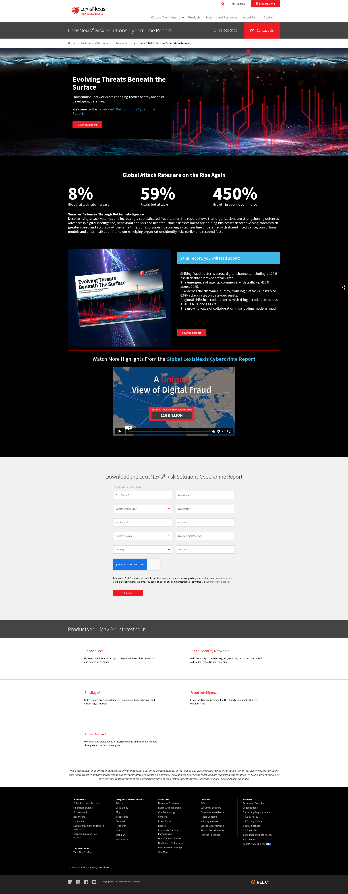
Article (119, 803)
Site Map (163, 852)
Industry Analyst (209, 821)
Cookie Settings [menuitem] (251, 825)
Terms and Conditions (254, 803)
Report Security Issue (212, 830)
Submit (128, 593)
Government (80, 812)
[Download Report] (119, 298)
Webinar (120, 834)
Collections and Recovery (87, 803)
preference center (220, 581)
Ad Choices (249, 839)
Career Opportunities (212, 825)
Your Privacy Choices (254, 843)
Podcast (120, 821)
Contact (269, 17)
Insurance (78, 821)
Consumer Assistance (212, 812)
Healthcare (79, 816)
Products (194, 17)
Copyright (107, 881)
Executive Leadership (169, 807)
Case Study (122, 807)
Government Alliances (170, 838)
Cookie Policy (250, 830)
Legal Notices (250, 807)
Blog (118, 812)
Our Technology (166, 812)
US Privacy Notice (252, 821)
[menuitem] (194, 17)
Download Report (87, 124)
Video (119, 830)
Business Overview (168, 803)
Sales (204, 803)
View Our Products (83, 852)
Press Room (164, 821)
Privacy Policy (250, 816)
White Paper (122, 839)
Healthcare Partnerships (171, 843)
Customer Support (211, 807)
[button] (142, 509)
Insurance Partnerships (170, 847)
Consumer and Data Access (258, 834)
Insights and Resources (222, 17)
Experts (162, 825)
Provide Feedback (211, 834)
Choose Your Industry (165, 17)
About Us (249, 17)
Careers (162, 816)
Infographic (122, 816)
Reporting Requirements (256, 812)
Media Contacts (209, 816)
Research (121, 825)
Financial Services (83, 807)
